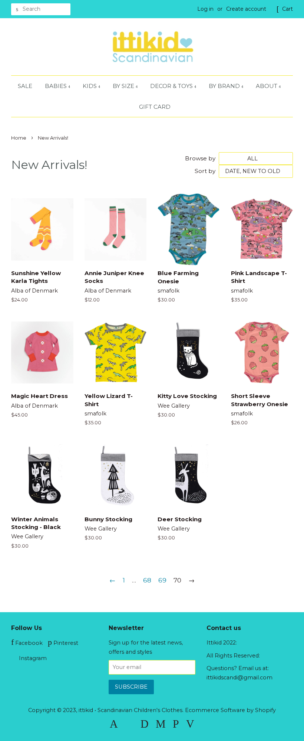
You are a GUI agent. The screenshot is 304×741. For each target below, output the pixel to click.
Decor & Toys (172, 85)
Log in (205, 9)
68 (147, 580)
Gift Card (155, 106)
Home (18, 138)
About (267, 85)
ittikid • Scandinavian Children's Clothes (130, 710)
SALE (25, 85)
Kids (90, 85)
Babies (56, 85)
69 (162, 580)
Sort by (205, 170)
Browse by (200, 158)
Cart (287, 9)
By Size (124, 85)
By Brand (225, 85)
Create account (246, 9)
